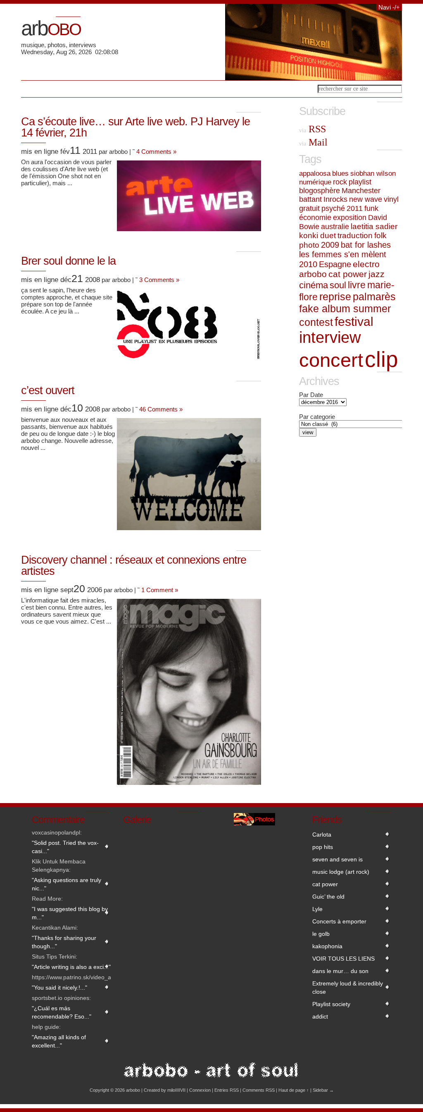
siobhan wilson (373, 173)
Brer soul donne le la (68, 261)
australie (335, 226)
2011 (355, 208)
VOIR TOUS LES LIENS (343, 958)
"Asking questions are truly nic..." (66, 884)
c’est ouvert (47, 390)
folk (380, 235)
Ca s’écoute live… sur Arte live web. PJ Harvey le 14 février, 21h (135, 127)
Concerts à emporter (339, 921)
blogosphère (319, 191)
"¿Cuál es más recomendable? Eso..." (61, 1012)
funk (371, 208)
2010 (308, 264)
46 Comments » (161, 409)
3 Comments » (159, 279)
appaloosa (314, 173)
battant (310, 199)
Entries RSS (226, 1090)
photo (309, 245)
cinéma (313, 285)
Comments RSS (258, 1090)
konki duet (317, 235)
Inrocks (335, 199)
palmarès (374, 296)
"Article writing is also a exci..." (71, 967)
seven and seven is (337, 859)
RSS (312, 129)
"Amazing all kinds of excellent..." (59, 1041)
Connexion (200, 1090)
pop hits (322, 847)
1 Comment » (159, 589)
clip (381, 359)
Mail (313, 142)
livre (357, 285)
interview (330, 337)
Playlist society (331, 1004)
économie (315, 217)
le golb (321, 933)
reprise (335, 296)
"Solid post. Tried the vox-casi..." (65, 846)
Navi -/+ (389, 7)
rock (340, 182)
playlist (360, 182)
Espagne (335, 264)
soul (338, 285)
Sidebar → (323, 1090)
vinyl (391, 199)
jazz (376, 274)
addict (320, 1016)
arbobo (313, 274)
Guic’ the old (328, 896)
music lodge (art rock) (340, 871)
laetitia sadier (374, 226)
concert (331, 360)
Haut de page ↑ (293, 1090)
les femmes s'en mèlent (342, 254)
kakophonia (327, 946)
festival (354, 321)
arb (51, 28)
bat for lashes (366, 244)
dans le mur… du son (340, 971)
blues (340, 173)
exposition (349, 217)
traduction (355, 235)
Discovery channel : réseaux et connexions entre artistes (133, 565)
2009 (330, 244)
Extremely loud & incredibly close (347, 987)
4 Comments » (156, 151)
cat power (347, 274)
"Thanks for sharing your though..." (64, 942)
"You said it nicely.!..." (59, 987)
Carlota (321, 834)
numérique (315, 182)
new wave (365, 199)
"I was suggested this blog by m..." (70, 913)
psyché (333, 208)
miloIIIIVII (176, 1090)
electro (366, 264)
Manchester (361, 191)
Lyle (317, 909)
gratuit (309, 208)
